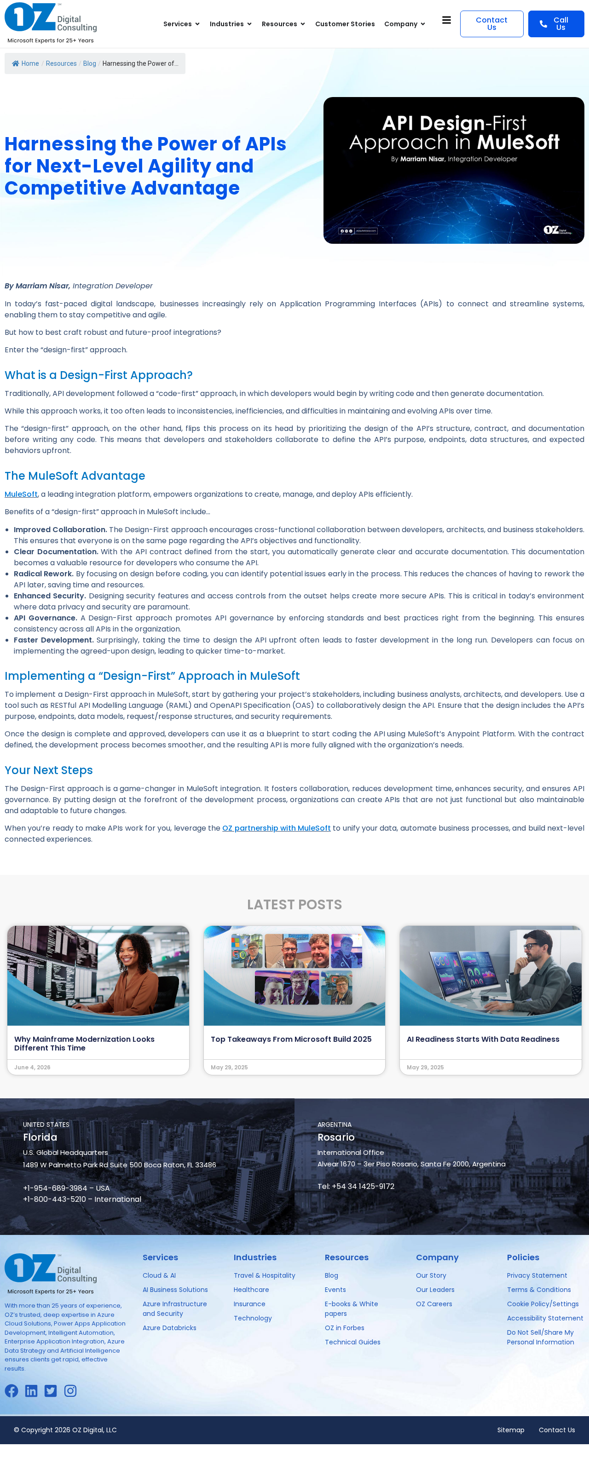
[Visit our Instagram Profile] (73, 1391)
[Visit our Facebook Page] (14, 1391)
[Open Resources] (303, 24)
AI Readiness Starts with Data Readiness (483, 1039)
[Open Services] (197, 24)
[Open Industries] (249, 24)
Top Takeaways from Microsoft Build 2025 (291, 1039)
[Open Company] (423, 24)
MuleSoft (21, 494)
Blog (89, 63)
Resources (61, 63)
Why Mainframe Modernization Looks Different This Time (84, 1043)
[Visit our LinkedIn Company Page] (34, 1391)
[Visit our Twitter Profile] (54, 1391)
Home (30, 63)
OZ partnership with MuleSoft (276, 828)
